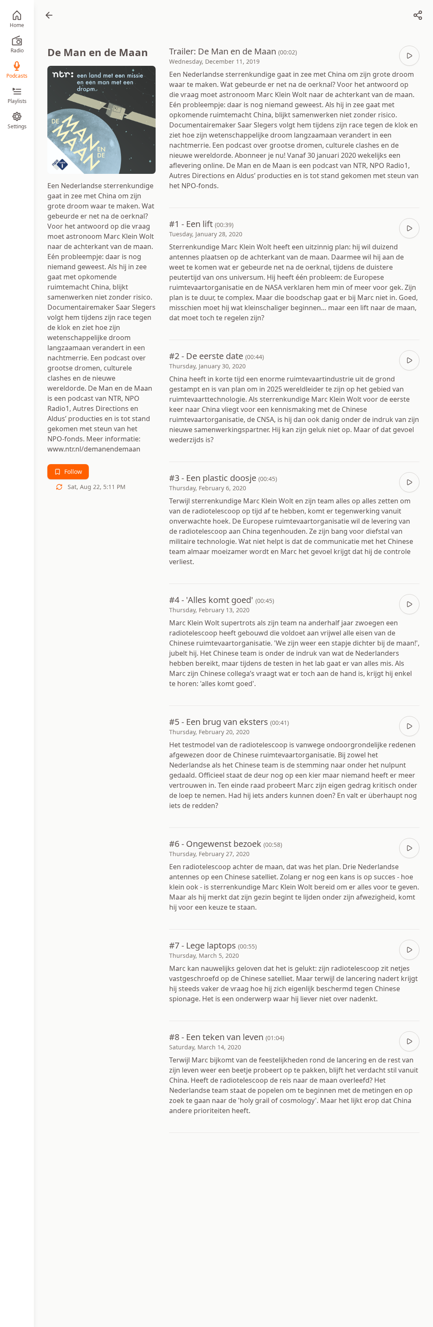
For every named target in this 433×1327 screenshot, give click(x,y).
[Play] (409, 56)
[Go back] (49, 15)
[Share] (417, 15)
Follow (73, 472)
